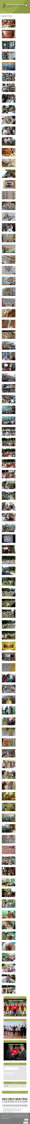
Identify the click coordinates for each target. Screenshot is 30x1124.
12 (23, 1105)
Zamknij (26, 1122)
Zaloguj (6, 1085)
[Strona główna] (15, 0)
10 (20, 1105)
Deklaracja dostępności (8, 1111)
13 (25, 1105)
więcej (26, 1119)
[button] (9, 18)
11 (22, 1105)
